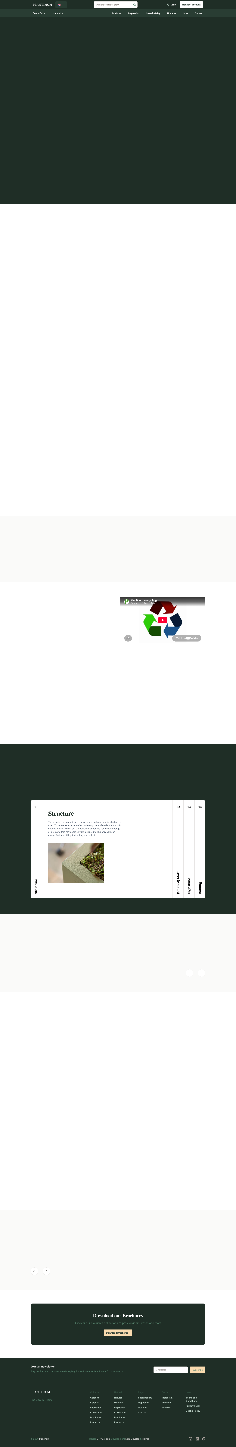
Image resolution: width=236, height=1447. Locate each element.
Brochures (95, 1417)
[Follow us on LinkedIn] (197, 1438)
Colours (94, 1402)
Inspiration (133, 13)
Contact (199, 13)
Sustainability (153, 13)
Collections (96, 1412)
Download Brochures (117, 1332)
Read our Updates (193, 1262)
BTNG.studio (103, 1438)
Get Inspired (118, 1055)
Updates (171, 13)
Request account (191, 4)
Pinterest (166, 1407)
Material (118, 1402)
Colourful (95, 1397)
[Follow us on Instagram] (190, 1438)
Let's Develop (132, 1438)
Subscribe (197, 1369)
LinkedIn (166, 1402)
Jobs (185, 13)
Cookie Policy (193, 1410)
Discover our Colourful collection (143, 357)
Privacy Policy (193, 1406)
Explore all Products (177, 949)
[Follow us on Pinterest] (203, 1438)
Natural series (143, 73)
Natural (118, 1397)
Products (116, 13)
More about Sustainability (46, 684)
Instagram (167, 1397)
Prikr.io (145, 1438)
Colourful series (93, 73)
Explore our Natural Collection (48, 511)
